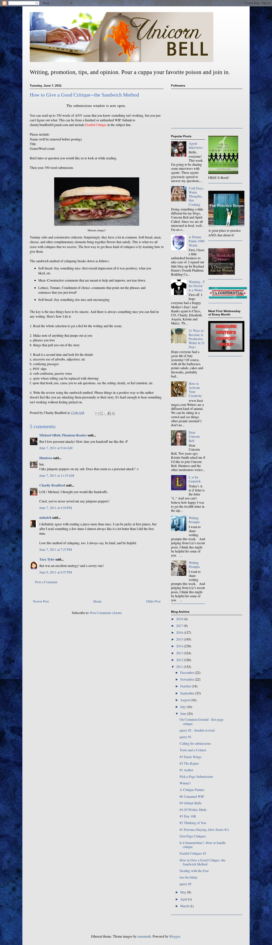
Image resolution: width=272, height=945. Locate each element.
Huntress (45, 457)
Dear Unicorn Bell (194, 436)
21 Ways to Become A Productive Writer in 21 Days (197, 338)
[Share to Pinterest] (113, 413)
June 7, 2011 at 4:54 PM (55, 507)
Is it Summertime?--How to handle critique (203, 844)
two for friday (189, 877)
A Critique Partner (192, 789)
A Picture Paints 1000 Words (196, 241)
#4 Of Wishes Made (193, 809)
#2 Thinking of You (193, 822)
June (183, 713)
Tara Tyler (47, 559)
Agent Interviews (196, 145)
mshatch (45, 517)
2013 (180, 653)
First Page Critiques (193, 836)
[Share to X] (105, 413)
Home (97, 601)
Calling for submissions (195, 743)
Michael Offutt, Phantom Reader (63, 435)
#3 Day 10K (188, 816)
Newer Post (41, 601)
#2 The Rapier (189, 763)
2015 (180, 639)
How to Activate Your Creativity (195, 389)
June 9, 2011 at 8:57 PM (55, 572)
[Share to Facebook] (109, 413)
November (187, 679)
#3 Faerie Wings (190, 756)
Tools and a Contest (193, 750)
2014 (180, 646)
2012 (180, 660)
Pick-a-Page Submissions (196, 776)
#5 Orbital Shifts (191, 803)
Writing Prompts (194, 520)
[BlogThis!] (101, 413)
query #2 (185, 884)
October (186, 686)
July (183, 706)
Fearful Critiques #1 (193, 853)
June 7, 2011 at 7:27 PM (55, 549)
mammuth (144, 936)
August (185, 700)
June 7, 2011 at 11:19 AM (56, 475)
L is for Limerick (195, 479)
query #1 (185, 737)
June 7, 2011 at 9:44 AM (55, 448)
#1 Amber (186, 770)
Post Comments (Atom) (106, 612)
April (184, 899)
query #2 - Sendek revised (197, 730)
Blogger (174, 936)
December (187, 672)
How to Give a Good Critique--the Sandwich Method (202, 862)
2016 (180, 632)
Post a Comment (46, 582)
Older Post (153, 601)
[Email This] (97, 413)
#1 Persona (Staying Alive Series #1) (204, 829)
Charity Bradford (52, 485)
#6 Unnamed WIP (192, 796)
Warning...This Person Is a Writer (197, 285)
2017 (180, 625)
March (185, 906)
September (187, 693)
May (183, 892)
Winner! (185, 783)
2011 (180, 666)
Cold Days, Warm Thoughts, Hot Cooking (196, 196)
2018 (180, 619)
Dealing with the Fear (194, 870)
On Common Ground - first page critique (202, 721)
